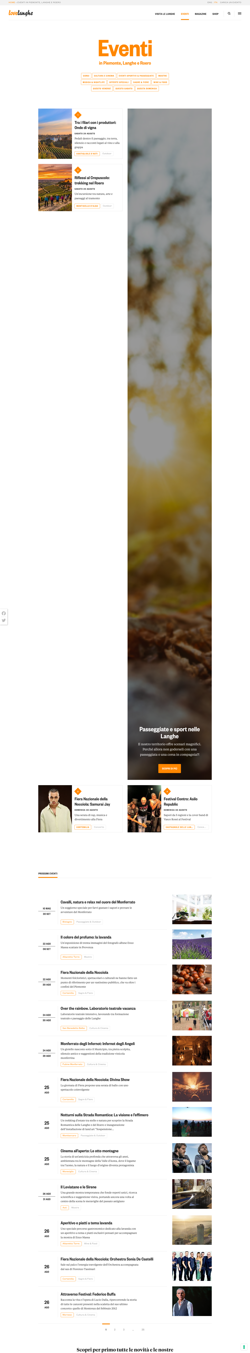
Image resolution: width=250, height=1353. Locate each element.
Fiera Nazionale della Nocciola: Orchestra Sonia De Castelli (107, 1258)
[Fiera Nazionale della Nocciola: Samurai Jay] (55, 808)
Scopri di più (169, 768)
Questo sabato (124, 88)
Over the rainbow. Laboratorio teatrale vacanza (98, 1008)
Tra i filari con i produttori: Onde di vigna (95, 125)
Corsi (86, 75)
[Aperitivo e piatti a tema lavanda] (192, 1230)
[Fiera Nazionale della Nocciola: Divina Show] (192, 1087)
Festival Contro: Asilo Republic (180, 801)
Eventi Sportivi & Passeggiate (136, 75)
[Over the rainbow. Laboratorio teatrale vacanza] (192, 1016)
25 (143, 1329)
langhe (21, 13)
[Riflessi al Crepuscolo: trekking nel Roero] (55, 187)
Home (12, 2)
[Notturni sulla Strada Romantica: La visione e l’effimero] (192, 1122)
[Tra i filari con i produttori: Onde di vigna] (55, 134)
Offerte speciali (119, 82)
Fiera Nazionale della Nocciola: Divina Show (95, 1079)
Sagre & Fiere (141, 82)
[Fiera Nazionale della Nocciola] (192, 980)
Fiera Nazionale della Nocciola (84, 972)
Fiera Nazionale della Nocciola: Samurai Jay (92, 801)
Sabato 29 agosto (84, 133)
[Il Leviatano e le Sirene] (192, 1194)
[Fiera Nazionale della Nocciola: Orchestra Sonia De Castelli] (192, 1266)
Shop (215, 14)
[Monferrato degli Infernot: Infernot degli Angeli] (192, 1051)
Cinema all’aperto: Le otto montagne (90, 1150)
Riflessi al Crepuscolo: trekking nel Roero (92, 180)
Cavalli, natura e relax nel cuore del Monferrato (98, 901)
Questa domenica (147, 88)
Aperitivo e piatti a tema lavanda (86, 1222)
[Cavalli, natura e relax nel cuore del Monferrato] (192, 909)
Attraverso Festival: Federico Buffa (88, 1294)
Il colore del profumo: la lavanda (86, 937)
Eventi (185, 14)
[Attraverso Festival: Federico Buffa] (192, 1301)
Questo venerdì (102, 88)
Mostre (163, 75)
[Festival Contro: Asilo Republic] (144, 808)
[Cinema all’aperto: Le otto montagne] (192, 1158)
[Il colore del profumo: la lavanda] (192, 944)
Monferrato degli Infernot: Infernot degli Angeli (98, 1043)
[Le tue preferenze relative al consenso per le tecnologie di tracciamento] (244, 1347)
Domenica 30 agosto (86, 809)
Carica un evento (230, 2)
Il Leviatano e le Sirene (79, 1186)
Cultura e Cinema (104, 75)
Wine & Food (160, 82)
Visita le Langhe (165, 14)
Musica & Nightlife (94, 82)
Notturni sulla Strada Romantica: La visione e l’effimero (104, 1114)
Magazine (200, 14)
